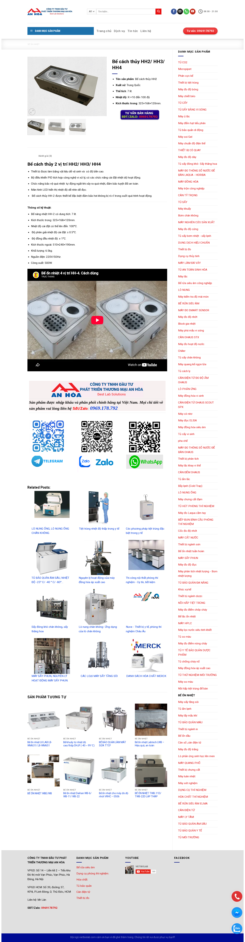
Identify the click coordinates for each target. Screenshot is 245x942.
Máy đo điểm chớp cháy (192, 609)
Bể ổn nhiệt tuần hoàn (191, 551)
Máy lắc (182, 276)
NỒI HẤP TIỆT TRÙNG (191, 603)
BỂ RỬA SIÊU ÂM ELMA (193, 803)
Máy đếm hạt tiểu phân (192, 123)
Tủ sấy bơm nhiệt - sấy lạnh (194, 236)
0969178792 (49, 907)
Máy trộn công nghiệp (191, 188)
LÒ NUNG (184, 290)
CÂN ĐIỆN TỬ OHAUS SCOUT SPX (196, 405)
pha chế (183, 440)
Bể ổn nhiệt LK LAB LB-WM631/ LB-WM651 (39, 744)
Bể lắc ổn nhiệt (187, 616)
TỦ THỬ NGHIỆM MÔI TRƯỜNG (197, 675)
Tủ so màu (184, 636)
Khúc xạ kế (184, 589)
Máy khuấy (184, 208)
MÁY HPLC (185, 623)
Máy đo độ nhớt (187, 317)
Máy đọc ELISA (187, 420)
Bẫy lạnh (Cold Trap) (190, 486)
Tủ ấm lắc (184, 479)
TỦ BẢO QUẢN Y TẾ (190, 830)
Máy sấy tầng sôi (188, 702)
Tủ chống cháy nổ (189, 661)
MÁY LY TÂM (186, 817)
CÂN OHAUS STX (188, 337)
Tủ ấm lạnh (184, 708)
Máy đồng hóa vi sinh (191, 395)
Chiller (181, 351)
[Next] (100, 86)
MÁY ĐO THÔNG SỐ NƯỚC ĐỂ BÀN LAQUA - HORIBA (196, 173)
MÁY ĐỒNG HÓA (188, 181)
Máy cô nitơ (185, 413)
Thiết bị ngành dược (190, 596)
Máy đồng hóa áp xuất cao (194, 668)
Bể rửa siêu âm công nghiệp (195, 283)
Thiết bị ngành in (188, 729)
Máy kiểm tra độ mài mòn (193, 296)
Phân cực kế (185, 75)
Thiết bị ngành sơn (189, 544)
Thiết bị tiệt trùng (188, 82)
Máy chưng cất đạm (190, 499)
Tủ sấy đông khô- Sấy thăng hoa (197, 163)
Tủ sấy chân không (189, 357)
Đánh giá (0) (45, 156)
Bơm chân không (188, 215)
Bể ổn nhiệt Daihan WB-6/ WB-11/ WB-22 (77, 795)
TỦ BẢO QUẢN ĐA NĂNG (193, 582)
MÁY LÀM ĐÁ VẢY (189, 263)
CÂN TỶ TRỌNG (187, 195)
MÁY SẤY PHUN (188, 558)
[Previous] (33, 86)
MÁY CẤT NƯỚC (188, 537)
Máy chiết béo (186, 96)
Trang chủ (103, 31)
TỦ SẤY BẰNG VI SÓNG (192, 109)
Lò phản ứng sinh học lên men (196, 756)
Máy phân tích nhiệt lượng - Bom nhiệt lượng (197, 574)
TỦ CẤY (182, 102)
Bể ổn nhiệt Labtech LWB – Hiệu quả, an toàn (149, 744)
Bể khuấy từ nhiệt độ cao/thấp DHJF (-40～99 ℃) (79, 744)
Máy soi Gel (185, 136)
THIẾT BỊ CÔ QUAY (189, 150)
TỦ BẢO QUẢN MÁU (190, 722)
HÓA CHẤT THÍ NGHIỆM (193, 796)
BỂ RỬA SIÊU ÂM (188, 303)
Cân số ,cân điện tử (189, 742)
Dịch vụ (119, 31)
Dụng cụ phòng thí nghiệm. (92, 873)
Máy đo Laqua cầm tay (192, 513)
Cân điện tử (83, 892)
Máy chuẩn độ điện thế (191, 143)
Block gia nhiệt (186, 323)
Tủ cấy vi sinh (186, 434)
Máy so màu (185, 681)
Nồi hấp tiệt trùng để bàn (193, 688)
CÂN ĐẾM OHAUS (189, 472)
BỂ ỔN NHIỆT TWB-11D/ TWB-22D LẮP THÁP (148, 795)
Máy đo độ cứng (188, 229)
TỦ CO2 (182, 62)
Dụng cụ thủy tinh (188, 256)
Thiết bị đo (184, 249)
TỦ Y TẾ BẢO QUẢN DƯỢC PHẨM (194, 652)
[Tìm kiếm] (158, 11)
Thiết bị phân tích (188, 458)
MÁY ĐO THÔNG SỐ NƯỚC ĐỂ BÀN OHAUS (196, 450)
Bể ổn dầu (184, 735)
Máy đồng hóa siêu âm (192, 427)
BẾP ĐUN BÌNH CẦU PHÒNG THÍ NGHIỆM (195, 522)
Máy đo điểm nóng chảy (192, 643)
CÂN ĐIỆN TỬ (186, 810)
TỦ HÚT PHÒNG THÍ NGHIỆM (196, 506)
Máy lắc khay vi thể (189, 465)
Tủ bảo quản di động (190, 130)
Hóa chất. (82, 879)
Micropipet (184, 69)
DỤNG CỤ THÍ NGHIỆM (192, 790)
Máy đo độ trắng (188, 749)
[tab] (32, 156)
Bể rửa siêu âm (85, 867)
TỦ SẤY (182, 202)
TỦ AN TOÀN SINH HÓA (192, 269)
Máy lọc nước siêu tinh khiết (195, 630)
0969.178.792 (104, 408)
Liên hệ (145, 31)
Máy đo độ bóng (188, 89)
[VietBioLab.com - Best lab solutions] (54, 11)
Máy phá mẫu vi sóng (191, 330)
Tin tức (133, 31)
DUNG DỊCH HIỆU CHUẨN (194, 242)
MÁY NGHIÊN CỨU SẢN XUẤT (196, 222)
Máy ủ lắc (184, 116)
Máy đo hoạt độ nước (191, 344)
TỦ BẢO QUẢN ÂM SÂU (192, 823)
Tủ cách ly (184, 371)
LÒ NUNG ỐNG (187, 492)
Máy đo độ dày (187, 157)
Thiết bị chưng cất (189, 769)
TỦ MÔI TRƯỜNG (188, 837)
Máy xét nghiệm (187, 783)
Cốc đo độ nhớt (187, 530)
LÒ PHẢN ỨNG (187, 389)
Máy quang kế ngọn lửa (192, 364)
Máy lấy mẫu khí (187, 715)
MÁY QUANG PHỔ (189, 763)
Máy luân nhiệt (186, 776)
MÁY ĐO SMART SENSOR (193, 310)
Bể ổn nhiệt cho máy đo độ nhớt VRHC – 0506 (113, 795)
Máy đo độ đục (187, 564)
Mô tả (32, 156)
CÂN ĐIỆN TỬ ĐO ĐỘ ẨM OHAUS (193, 380)
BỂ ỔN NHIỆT (33, 44)
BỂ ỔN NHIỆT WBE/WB (39, 793)
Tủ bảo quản (84, 885)
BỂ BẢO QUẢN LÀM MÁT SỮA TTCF (112, 744)
